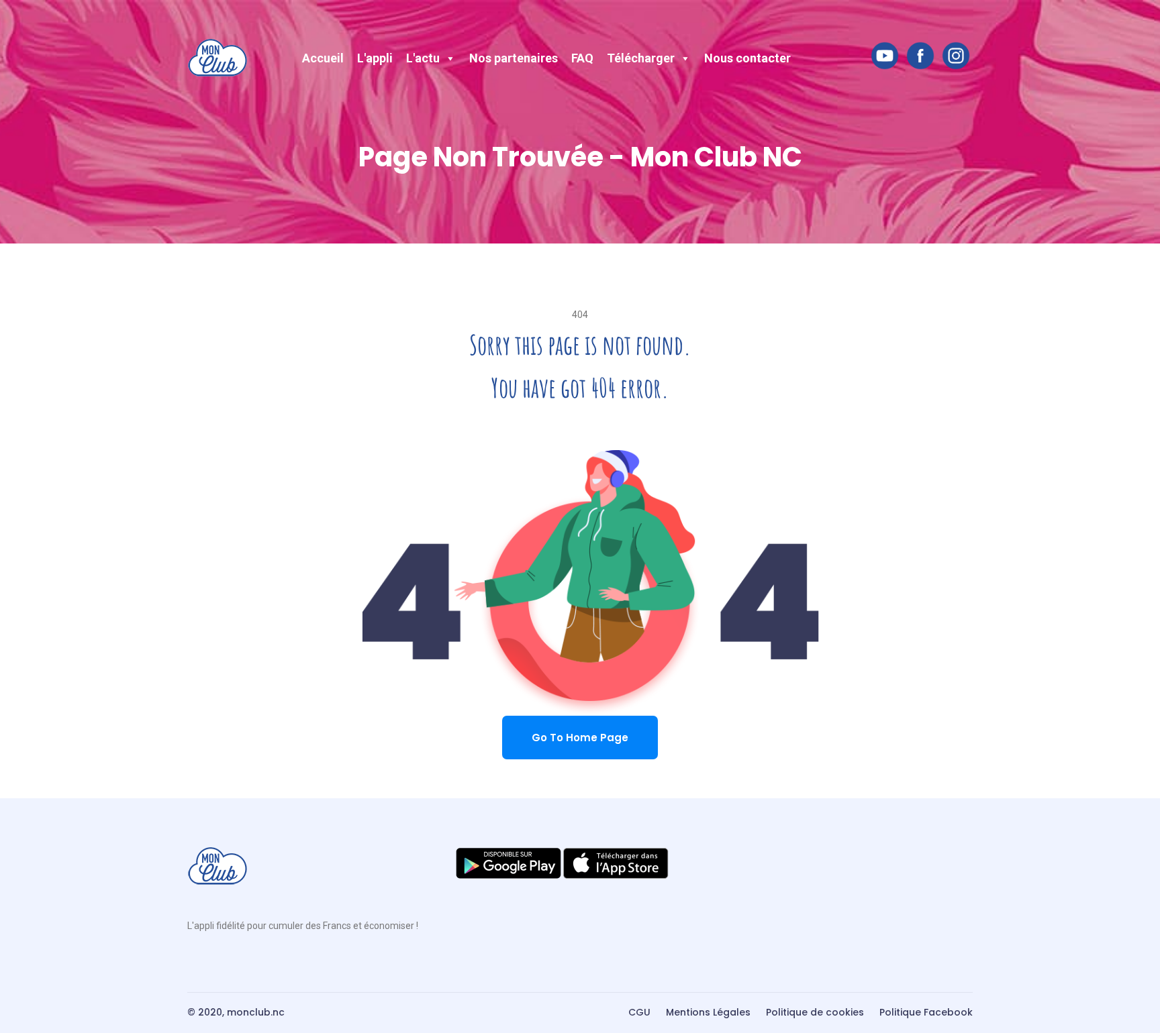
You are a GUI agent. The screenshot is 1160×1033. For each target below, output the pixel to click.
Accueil (323, 58)
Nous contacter (747, 58)
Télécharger (641, 58)
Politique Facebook (926, 1012)
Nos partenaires (513, 58)
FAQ (582, 58)
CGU (639, 1012)
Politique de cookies (815, 1012)
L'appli (375, 58)
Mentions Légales (708, 1012)
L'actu (423, 58)
